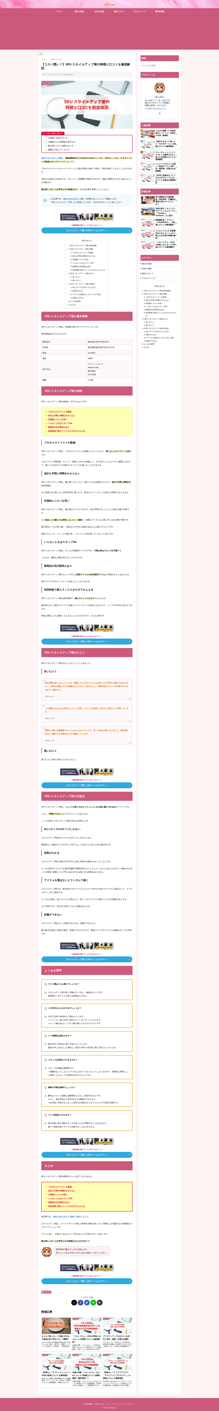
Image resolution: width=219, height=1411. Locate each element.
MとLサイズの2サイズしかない (84, 287)
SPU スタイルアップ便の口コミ (82, 273)
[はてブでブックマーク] (87, 1302)
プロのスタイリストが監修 (82, 253)
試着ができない (78, 298)
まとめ (72, 305)
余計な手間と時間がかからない (84, 256)
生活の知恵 (47, 1292)
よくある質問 (75, 301)
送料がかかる (77, 291)
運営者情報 (88, 1404)
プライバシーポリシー (127, 1404)
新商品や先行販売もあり (81, 266)
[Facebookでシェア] (80, 1302)
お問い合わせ (99, 1404)
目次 (84, 241)
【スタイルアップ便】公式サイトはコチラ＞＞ (86, 230)
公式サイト (48, 696)
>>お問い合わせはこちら (156, 108)
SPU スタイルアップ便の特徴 (81, 249)
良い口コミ (76, 277)
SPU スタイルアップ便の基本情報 (83, 245)
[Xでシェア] (74, 1302)
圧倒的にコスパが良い (81, 259)
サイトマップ (111, 1404)
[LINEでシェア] (93, 1302)
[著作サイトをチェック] (159, 113)
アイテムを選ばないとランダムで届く (87, 294)
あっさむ (159, 97)
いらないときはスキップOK (83, 263)
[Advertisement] (109, 34)
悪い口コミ (76, 280)
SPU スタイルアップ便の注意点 (82, 284)
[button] (100, 1302)
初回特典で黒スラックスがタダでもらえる (88, 270)
